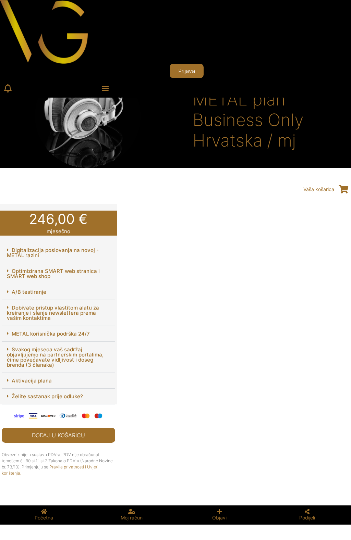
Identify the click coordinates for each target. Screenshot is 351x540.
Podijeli (307, 517)
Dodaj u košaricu (58, 435)
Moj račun (132, 517)
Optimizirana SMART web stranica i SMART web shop (53, 273)
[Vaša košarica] (343, 189)
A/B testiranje (29, 292)
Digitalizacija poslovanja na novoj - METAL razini (53, 253)
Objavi (219, 517)
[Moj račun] (131, 511)
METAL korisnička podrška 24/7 (51, 333)
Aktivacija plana (32, 380)
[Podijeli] (307, 511)
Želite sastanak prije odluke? (47, 396)
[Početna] (44, 511)
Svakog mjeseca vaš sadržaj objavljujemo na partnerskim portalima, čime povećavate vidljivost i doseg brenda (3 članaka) (55, 357)
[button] (105, 87)
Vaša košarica (318, 189)
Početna (44, 517)
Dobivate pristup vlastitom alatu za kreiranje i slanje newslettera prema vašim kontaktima (53, 312)
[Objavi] (219, 511)
